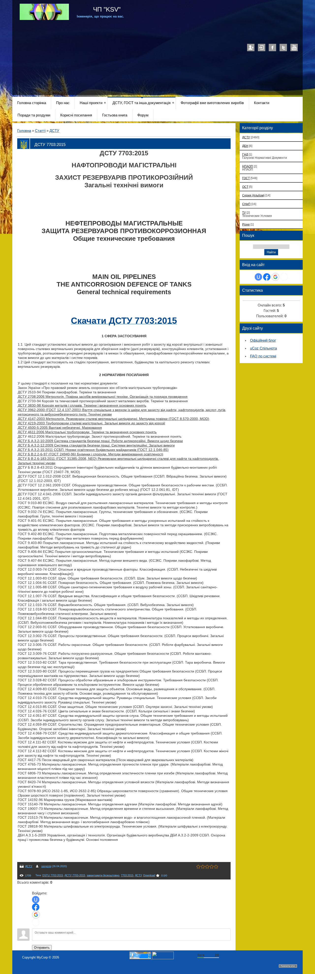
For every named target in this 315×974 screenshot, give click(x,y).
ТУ (244, 212)
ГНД (245, 154)
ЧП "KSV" (106, 9)
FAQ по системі (263, 356)
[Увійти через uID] (35, 899)
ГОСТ (246, 178)
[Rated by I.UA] (163, 958)
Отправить (42, 947)
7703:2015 (127, 875)
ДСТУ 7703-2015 (74, 875)
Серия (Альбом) (253, 195)
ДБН (245, 145)
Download (149, 875)
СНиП (246, 204)
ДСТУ (54, 131)
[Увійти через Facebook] (35, 907)
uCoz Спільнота (263, 348)
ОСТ (245, 186)
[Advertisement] (157, 54)
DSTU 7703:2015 (52, 875)
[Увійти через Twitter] (35, 922)
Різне (246, 224)
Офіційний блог (263, 340)
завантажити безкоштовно (103, 875)
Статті (40, 131)
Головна (24, 131)
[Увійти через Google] (36, 915)
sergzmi (46, 866)
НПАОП (247, 166)
